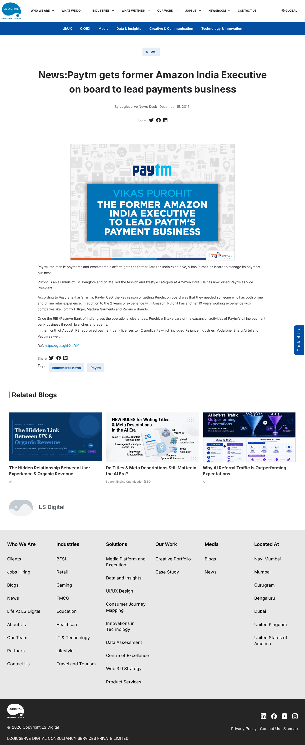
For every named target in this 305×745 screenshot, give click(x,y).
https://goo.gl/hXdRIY (62, 345)
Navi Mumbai (267, 558)
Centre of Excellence (127, 655)
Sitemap (290, 728)
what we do (71, 10)
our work (165, 10)
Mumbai (262, 571)
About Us (16, 624)
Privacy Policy (244, 728)
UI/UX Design (119, 590)
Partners (16, 650)
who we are (40, 10)
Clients (14, 558)
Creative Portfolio (173, 558)
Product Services (123, 681)
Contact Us (298, 340)
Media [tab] (103, 28)
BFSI (61, 558)
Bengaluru (264, 598)
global (291, 10)
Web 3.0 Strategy (124, 668)
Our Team (17, 637)
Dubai (260, 611)
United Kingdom (270, 624)
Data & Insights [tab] (129, 28)
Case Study (167, 571)
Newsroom (217, 10)
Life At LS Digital (23, 611)
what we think (133, 10)
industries (101, 10)
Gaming (64, 585)
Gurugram (264, 585)
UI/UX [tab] (67, 28)
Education (66, 611)
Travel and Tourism (76, 663)
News (13, 598)
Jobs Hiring (18, 571)
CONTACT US (247, 10)
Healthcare (67, 624)
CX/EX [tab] (85, 28)
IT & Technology (73, 637)
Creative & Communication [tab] (171, 28)
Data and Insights (124, 577)
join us (191, 10)
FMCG (62, 598)
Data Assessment (124, 642)
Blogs (13, 585)
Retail (62, 571)
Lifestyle (65, 650)
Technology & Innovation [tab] (221, 28)
